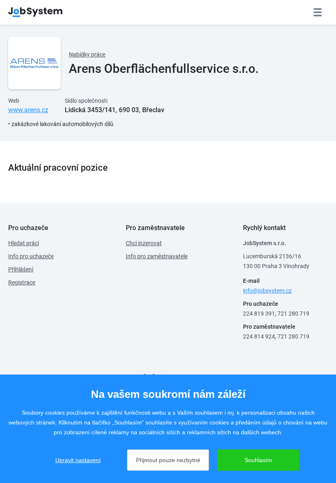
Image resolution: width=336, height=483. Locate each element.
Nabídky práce (87, 54)
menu (317, 12)
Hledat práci (23, 243)
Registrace (21, 282)
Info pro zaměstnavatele (157, 256)
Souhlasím (258, 460)
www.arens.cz (28, 110)
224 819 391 (259, 313)
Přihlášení (20, 269)
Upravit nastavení (78, 460)
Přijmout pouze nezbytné (168, 460)
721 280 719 (293, 313)
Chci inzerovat (144, 243)
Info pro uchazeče (31, 256)
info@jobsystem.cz (267, 290)
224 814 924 (259, 336)
